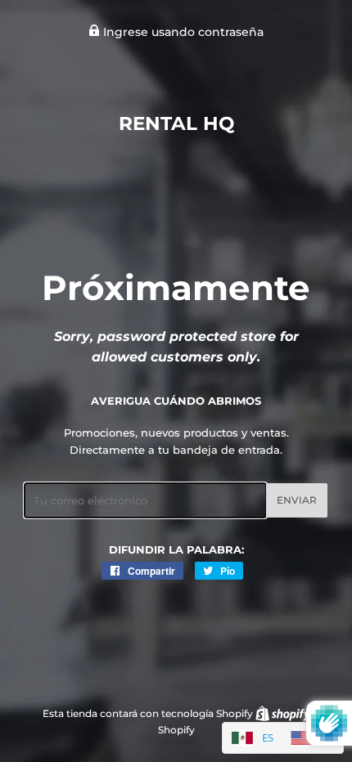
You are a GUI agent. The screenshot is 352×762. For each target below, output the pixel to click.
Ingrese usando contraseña (182, 32)
